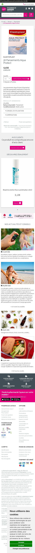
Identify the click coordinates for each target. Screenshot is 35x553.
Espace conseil (23, 420)
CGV (20, 432)
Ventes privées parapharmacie (23, 416)
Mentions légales (24, 434)
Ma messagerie (5, 459)
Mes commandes (6, 452)
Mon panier (4, 455)
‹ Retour (6, 122)
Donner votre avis (17, 148)
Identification (5, 450)
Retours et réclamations (8, 420)
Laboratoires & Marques (26, 411)
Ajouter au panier (20, 79)
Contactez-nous (6, 417)
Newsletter (22, 422)
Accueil (3, 22)
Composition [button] (11, 115)
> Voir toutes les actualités (17, 307)
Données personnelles (25, 436)
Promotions (22, 414)
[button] (7, 79)
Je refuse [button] (21, 545)
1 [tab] (17, 210)
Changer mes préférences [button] (21, 548)
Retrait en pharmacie (25, 450)
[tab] (17, 111)
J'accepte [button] (21, 542)
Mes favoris (4, 457)
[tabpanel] (17, 182)
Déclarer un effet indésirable (24, 428)
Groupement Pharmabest (5, 412)
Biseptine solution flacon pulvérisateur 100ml (17, 190)
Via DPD (9, 386)
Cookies (21, 438)
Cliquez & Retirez (8, 379)
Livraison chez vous (25, 452)
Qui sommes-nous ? (7, 409)
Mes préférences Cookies (24, 441)
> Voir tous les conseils (17, 371)
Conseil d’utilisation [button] (15, 111)
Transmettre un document (23, 425)
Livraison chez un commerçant (24, 455)
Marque (10, 22)
